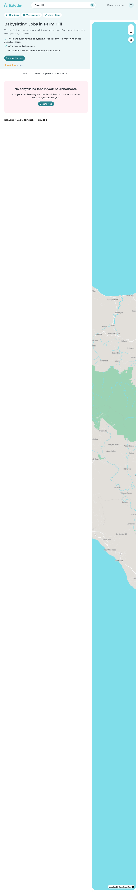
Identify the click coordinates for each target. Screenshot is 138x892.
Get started (46, 104)
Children (14, 15)
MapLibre (112, 887)
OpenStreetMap (125, 887)
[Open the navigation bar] (131, 5)
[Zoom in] (131, 27)
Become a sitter (116, 5)
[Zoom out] (131, 32)
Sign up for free (14, 58)
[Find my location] (131, 40)
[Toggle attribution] (132, 886)
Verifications (33, 15)
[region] (114, 456)
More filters (53, 15)
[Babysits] (13, 5)
